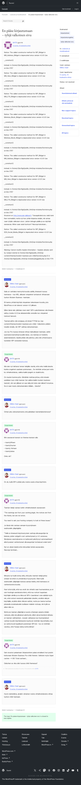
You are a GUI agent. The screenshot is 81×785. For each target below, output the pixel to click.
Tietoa (4, 734)
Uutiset (4, 738)
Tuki (42, 738)
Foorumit (5, 9)
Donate (65, 741)
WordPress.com (8, 751)
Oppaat (44, 734)
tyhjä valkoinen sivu (67, 42)
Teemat (24, 738)
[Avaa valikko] (78, 3)
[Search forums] (23, 21)
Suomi (9, 770)
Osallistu (64, 734)
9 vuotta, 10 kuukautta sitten (22, 45)
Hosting (5, 741)
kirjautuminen (65, 33)
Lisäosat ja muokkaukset (18, 14)
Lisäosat (25, 741)
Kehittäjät (44, 741)
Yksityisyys (6, 745)
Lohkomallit (26, 745)
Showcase (25, 734)
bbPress (6, 758)
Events (63, 738)
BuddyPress (7, 761)
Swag (64, 745)
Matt (5, 755)
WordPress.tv (47, 745)
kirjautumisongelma (67, 37)
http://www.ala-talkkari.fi (22, 215)
